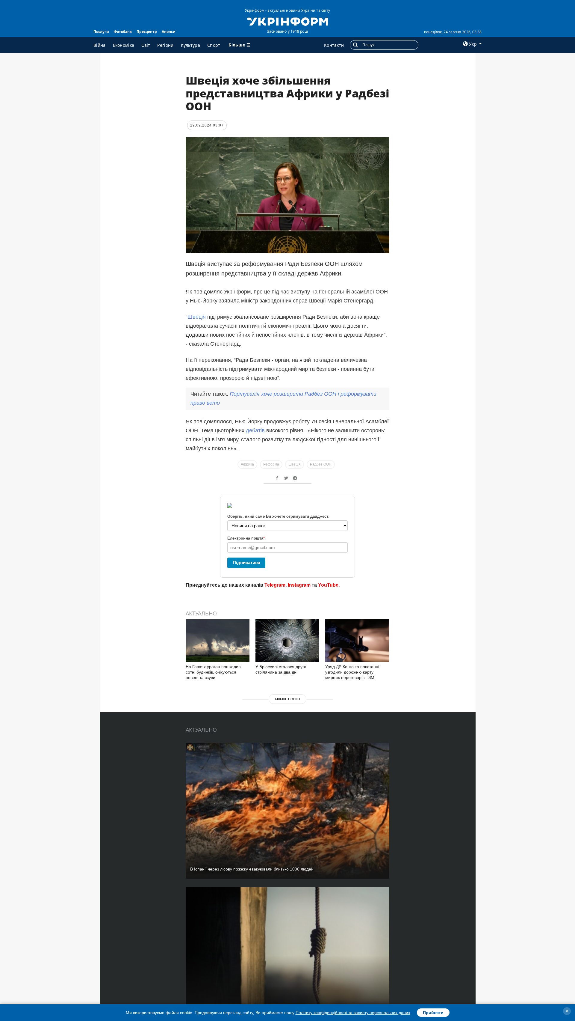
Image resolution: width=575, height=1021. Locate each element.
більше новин (287, 699)
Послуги (101, 31)
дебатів (255, 430)
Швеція (196, 317)
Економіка (123, 45)
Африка (247, 464)
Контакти (334, 45)
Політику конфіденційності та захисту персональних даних (353, 1012)
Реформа (271, 464)
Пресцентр (147, 31)
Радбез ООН (321, 464)
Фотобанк (123, 31)
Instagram (299, 585)
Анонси (168, 31)
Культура (190, 45)
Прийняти (433, 1012)
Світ (145, 45)
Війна (99, 45)
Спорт (213, 45)
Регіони (165, 45)
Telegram (274, 585)
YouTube (328, 585)
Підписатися (246, 562)
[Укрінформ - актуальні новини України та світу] (287, 21)
